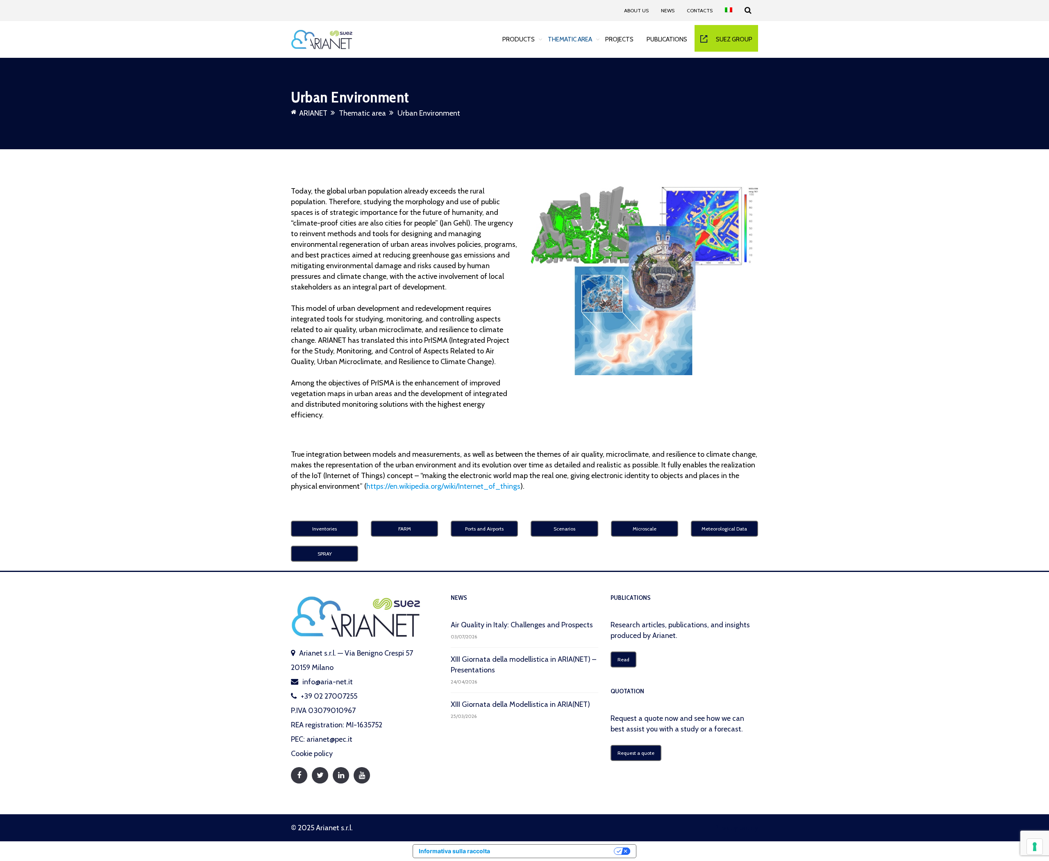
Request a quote (636, 753)
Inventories (324, 529)
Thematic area (570, 39)
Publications (667, 39)
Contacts (700, 10)
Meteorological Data (724, 529)
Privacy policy (736, 827)
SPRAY (325, 554)
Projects (619, 39)
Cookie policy (312, 753)
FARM (404, 529)
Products (518, 39)
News (667, 10)
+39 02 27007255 (329, 696)
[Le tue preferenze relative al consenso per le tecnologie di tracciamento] (1034, 846)
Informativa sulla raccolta (454, 850)
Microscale (644, 529)
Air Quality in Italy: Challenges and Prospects (522, 624)
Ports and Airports (484, 529)
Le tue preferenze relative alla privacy (555, 850)
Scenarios (564, 529)
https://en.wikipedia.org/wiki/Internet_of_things (443, 486)
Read (623, 659)
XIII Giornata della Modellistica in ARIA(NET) (520, 704)
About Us (636, 10)
